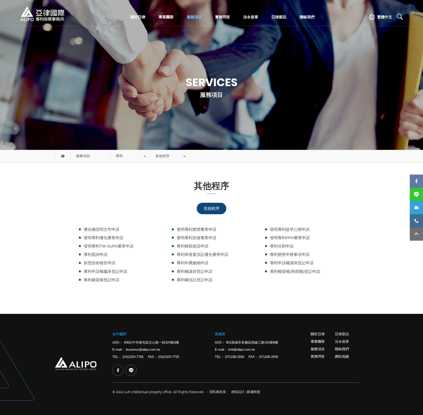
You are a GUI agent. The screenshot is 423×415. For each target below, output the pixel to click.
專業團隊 (166, 17)
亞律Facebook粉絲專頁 (416, 181)
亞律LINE (131, 370)
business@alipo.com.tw (143, 349)
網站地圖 (342, 356)
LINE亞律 (416, 194)
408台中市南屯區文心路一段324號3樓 (151, 342)
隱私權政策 (218, 391)
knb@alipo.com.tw (241, 349)
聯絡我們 (307, 17)
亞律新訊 (278, 17)
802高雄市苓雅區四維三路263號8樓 (252, 342)
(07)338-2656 (234, 357)
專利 (119, 156)
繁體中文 (384, 17)
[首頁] (62, 156)
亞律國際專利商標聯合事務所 (42, 14)
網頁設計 (238, 391)
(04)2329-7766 (416, 220)
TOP (416, 234)
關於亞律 (137, 17)
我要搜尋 (400, 16)
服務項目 (194, 17)
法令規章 (250, 17)
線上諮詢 (416, 207)
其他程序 (162, 156)
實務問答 (222, 17)
